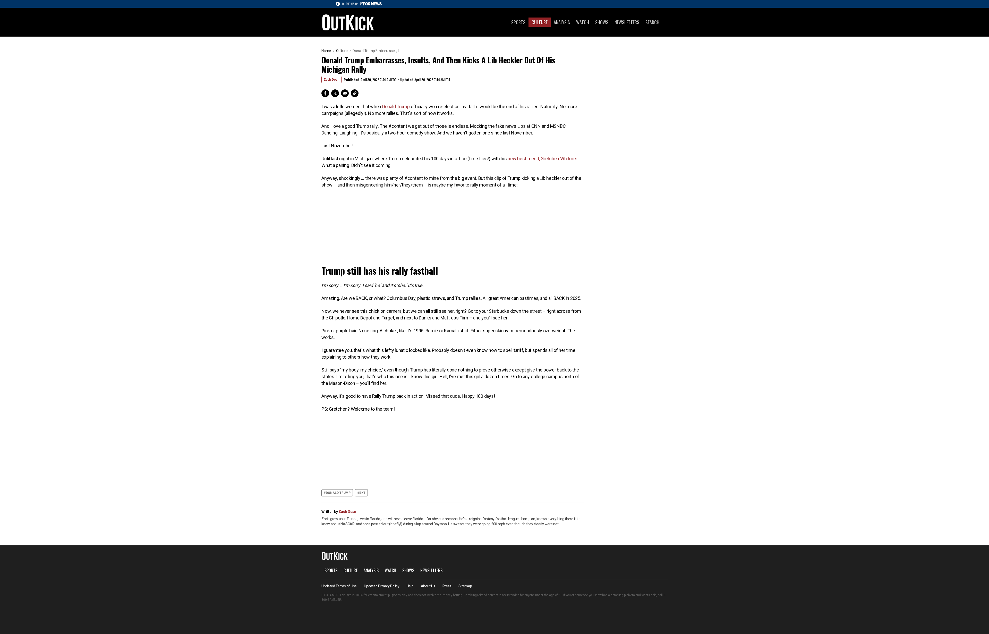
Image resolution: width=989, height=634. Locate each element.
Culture (540, 22)
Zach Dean (331, 79)
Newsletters (627, 22)
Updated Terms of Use (339, 586)
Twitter (335, 93)
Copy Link (355, 93)
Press (446, 586)
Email (345, 93)
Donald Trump (396, 106)
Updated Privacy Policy (381, 586)
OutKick (348, 22)
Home (326, 51)
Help (410, 586)
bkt (362, 493)
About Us (428, 586)
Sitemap (465, 586)
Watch (582, 22)
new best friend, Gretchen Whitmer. (543, 158)
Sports (518, 22)
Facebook (325, 93)
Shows (601, 22)
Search (652, 22)
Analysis (562, 22)
